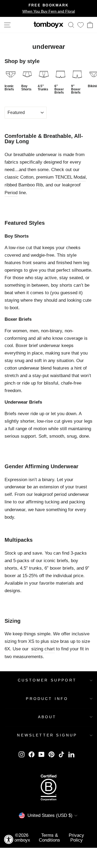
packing (77, 501)
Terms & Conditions (49, 837)
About (47, 717)
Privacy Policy (76, 837)
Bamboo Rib (30, 184)
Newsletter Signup (47, 735)
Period (11, 192)
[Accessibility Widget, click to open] (9, 839)
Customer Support (47, 680)
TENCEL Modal (70, 177)
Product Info (47, 698)
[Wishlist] (80, 25)
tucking (52, 501)
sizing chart (43, 648)
